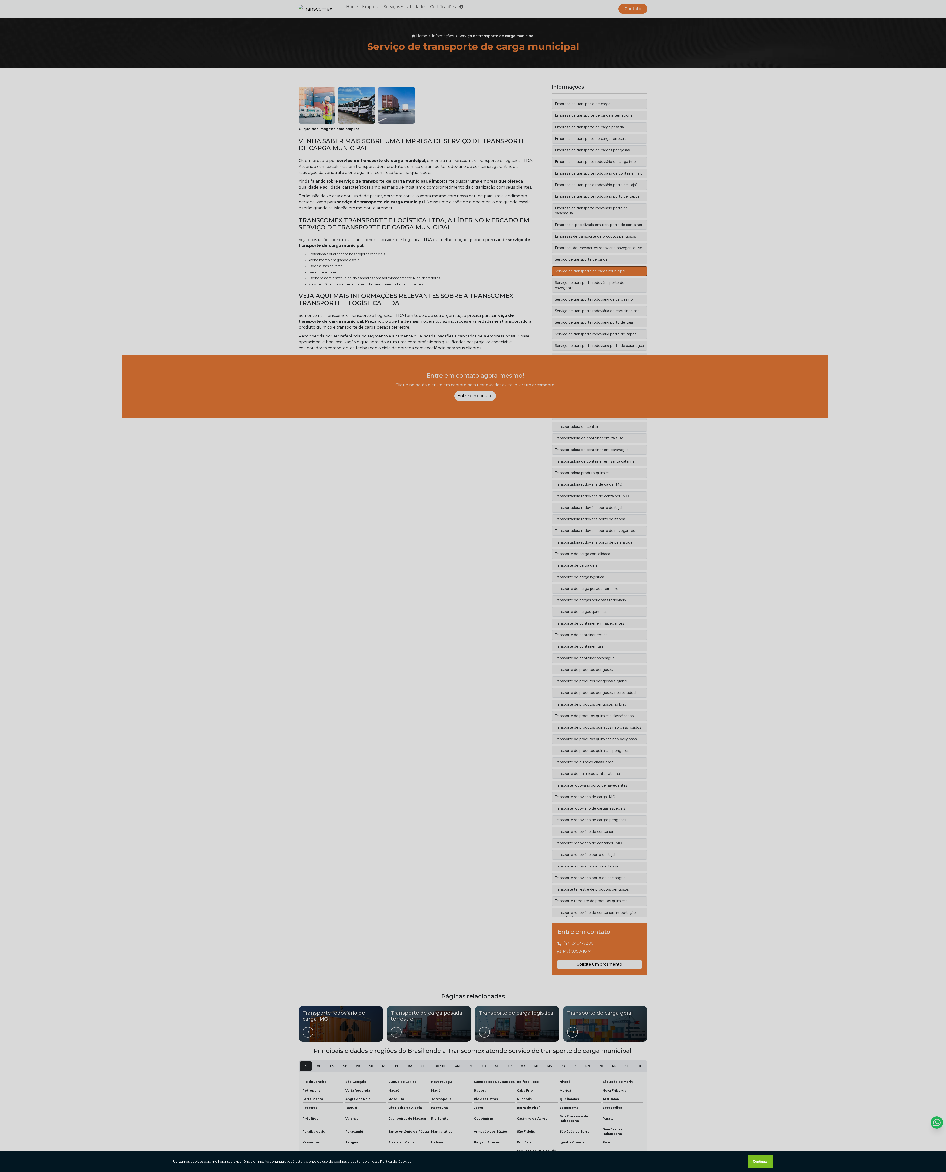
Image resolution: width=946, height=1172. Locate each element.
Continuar (760, 1161)
